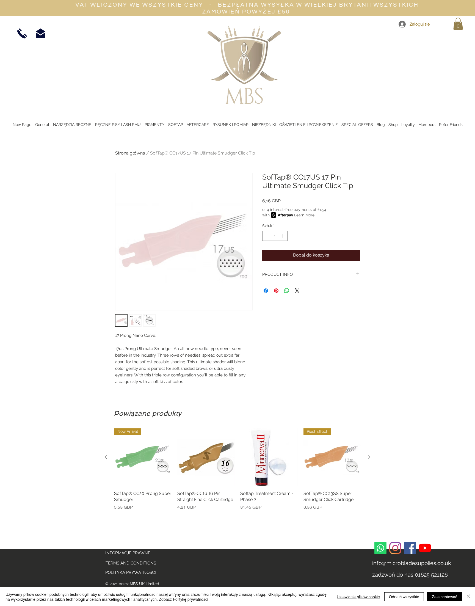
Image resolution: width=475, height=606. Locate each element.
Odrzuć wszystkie (404, 596)
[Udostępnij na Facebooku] (266, 290)
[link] (458, 24)
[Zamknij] (468, 597)
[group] (237, 472)
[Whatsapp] (380, 548)
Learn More (304, 215)
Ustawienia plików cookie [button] (358, 596)
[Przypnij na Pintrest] (276, 290)
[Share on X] (297, 290)
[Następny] (369, 457)
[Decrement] (266, 236)
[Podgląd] (206, 457)
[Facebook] (410, 548)
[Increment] (283, 236)
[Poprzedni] (106, 457)
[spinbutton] (275, 236)
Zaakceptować (444, 596)
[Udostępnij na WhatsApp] (286, 290)
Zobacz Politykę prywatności (183, 599)
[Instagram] (395, 548)
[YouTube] (425, 548)
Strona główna (130, 153)
